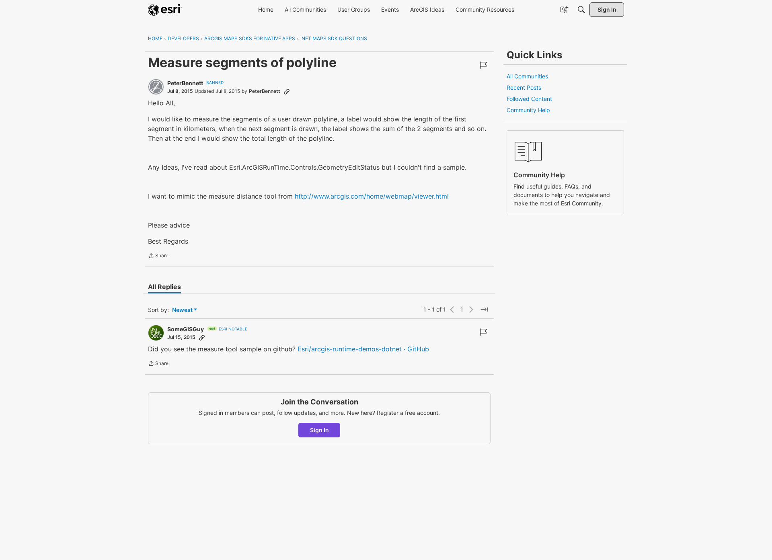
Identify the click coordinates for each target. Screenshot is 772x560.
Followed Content (529, 98)
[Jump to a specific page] (484, 309)
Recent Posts (524, 87)
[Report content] (483, 65)
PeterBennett (185, 83)
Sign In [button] (319, 430)
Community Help (528, 110)
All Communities (527, 76)
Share (158, 256)
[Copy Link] (287, 91)
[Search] (581, 9)
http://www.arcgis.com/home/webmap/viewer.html (372, 196)
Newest (182, 310)
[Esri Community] (165, 10)
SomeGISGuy (185, 329)
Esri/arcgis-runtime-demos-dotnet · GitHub (363, 349)
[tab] (164, 286)
